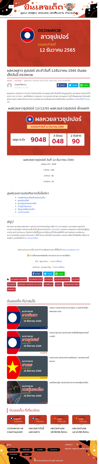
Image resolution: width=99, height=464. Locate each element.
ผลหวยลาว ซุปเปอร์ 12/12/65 (30, 284)
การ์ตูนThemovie (24, 206)
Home (9, 80)
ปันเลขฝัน (40, 450)
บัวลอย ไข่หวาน (20, 84)
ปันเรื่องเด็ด (26, 450)
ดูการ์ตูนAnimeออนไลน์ (27, 203)
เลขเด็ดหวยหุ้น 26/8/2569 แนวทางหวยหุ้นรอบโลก (69, 382)
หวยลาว (58, 284)
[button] (62, 85)
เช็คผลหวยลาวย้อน (71, 284)
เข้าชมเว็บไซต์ (33, 238)
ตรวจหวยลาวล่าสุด (62, 279)
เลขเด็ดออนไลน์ (23, 212)
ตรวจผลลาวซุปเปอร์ (19, 279)
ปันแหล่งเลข (13, 454)
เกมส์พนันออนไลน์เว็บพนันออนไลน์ (31, 197)
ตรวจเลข (18, 80)
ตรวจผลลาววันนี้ (35, 279)
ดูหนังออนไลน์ (23, 200)
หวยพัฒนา (48, 284)
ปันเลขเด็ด (56, 229)
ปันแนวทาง (53, 450)
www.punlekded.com (70, 249)
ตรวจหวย (48, 279)
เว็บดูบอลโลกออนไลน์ (26, 209)
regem (27, 454)
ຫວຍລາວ (11, 289)
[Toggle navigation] (87, 6)
